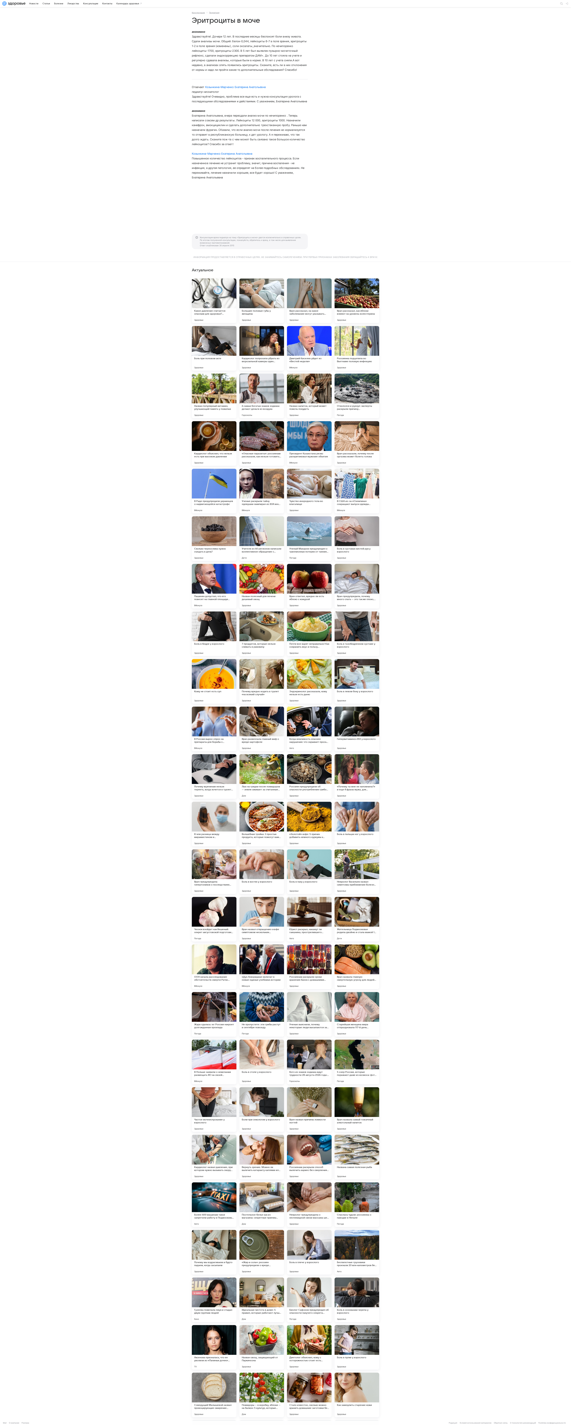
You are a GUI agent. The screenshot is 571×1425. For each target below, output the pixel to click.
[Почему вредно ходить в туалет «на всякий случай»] (261, 681)
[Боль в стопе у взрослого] (261, 1062)
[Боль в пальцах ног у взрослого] (357, 824)
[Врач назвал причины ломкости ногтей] (309, 1109)
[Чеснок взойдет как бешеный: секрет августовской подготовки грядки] (214, 919)
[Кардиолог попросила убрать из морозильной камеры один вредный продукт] (261, 348)
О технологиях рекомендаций (523, 1423)
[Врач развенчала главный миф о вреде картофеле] (261, 729)
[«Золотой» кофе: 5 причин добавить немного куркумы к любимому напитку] (309, 824)
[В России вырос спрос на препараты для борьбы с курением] (214, 729)
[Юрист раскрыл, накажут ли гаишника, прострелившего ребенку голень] (309, 919)
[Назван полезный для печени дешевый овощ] (261, 586)
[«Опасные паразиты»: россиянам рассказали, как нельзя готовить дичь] (261, 443)
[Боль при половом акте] (214, 348)
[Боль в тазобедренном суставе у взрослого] (357, 633)
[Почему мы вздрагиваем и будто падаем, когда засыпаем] (214, 1252)
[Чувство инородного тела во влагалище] (309, 491)
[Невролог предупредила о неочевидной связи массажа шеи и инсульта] (309, 1204)
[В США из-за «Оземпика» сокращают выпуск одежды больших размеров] (357, 491)
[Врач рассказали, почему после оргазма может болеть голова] (357, 443)
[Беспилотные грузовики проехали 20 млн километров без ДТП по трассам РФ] (357, 1252)
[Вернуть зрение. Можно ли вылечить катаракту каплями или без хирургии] (261, 1157)
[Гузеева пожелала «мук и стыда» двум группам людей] (214, 1300)
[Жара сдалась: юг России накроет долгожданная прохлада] (214, 1014)
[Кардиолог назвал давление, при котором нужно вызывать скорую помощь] (214, 1157)
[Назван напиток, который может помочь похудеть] (309, 396)
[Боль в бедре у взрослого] (214, 633)
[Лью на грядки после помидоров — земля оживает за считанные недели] (261, 776)
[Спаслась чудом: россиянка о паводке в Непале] (357, 1204)
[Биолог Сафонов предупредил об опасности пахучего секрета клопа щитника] (309, 1300)
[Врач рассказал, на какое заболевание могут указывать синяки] (309, 300)
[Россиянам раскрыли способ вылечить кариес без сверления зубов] (309, 1157)
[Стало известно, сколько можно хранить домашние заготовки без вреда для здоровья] (309, 1395)
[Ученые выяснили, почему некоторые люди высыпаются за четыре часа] (309, 1014)
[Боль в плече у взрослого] (309, 1252)
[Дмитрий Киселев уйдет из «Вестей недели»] (309, 348)
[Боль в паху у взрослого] (309, 871)
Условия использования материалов (475, 1423)
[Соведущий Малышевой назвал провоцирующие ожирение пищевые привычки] (214, 1395)
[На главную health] (16, 3)
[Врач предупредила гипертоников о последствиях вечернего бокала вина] (214, 871)
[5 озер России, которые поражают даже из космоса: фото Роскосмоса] (357, 1062)
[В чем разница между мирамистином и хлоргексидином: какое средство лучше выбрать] (214, 824)
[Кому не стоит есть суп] (214, 681)
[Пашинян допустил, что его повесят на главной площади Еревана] (214, 586)
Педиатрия (214, 12)
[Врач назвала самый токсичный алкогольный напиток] (357, 1109)
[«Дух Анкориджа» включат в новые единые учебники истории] (261, 966)
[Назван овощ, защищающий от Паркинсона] (261, 1347)
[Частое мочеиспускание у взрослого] (214, 1109)
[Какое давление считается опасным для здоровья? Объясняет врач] (214, 300)
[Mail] (4, 3)
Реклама (25, 1423)
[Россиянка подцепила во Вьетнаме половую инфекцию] (357, 348)
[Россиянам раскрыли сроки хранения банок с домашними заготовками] (309, 966)
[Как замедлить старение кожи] (357, 1395)
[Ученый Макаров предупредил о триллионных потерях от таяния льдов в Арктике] (309, 538)
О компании (14, 1423)
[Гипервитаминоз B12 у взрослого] (357, 729)
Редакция (453, 1423)
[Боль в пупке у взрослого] (357, 1347)
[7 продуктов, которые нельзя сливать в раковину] (261, 633)
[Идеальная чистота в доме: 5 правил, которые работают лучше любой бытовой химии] (261, 1300)
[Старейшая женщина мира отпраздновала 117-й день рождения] (357, 1014)
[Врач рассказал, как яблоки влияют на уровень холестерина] (357, 300)
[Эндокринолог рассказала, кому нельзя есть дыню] (309, 681)
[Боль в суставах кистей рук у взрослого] (357, 538)
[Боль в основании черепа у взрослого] (357, 1300)
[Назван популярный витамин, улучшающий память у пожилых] (214, 396)
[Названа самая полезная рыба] (357, 1157)
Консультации (198, 12)
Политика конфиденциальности (552, 1423)
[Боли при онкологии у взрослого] (261, 1109)
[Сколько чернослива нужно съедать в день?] (214, 538)
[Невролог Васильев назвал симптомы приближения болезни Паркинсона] (357, 871)
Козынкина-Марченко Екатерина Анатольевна (235, 87)
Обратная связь (501, 1423)
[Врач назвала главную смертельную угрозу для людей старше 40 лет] (357, 966)
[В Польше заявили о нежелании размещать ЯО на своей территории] (214, 1062)
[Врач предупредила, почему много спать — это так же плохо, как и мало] (357, 586)
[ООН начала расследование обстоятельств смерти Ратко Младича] (214, 966)
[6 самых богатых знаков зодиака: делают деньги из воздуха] (261, 396)
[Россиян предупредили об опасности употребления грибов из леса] (309, 776)
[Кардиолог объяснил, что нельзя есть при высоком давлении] (214, 443)
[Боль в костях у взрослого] (261, 871)
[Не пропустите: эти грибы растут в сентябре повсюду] (261, 1014)
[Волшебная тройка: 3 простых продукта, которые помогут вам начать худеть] (261, 824)
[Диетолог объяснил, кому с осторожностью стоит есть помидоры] (309, 1347)
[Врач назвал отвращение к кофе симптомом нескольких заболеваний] (261, 919)
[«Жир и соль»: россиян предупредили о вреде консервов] (261, 1252)
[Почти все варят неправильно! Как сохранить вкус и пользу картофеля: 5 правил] (309, 633)
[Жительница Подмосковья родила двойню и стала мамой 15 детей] (357, 919)
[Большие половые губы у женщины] (261, 300)
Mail (5, 1423)
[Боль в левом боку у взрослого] (357, 681)
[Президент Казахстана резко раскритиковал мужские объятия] (309, 443)
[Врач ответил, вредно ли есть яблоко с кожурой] (309, 586)
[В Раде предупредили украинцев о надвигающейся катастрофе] (214, 491)
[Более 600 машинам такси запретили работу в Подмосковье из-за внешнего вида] (214, 1204)
